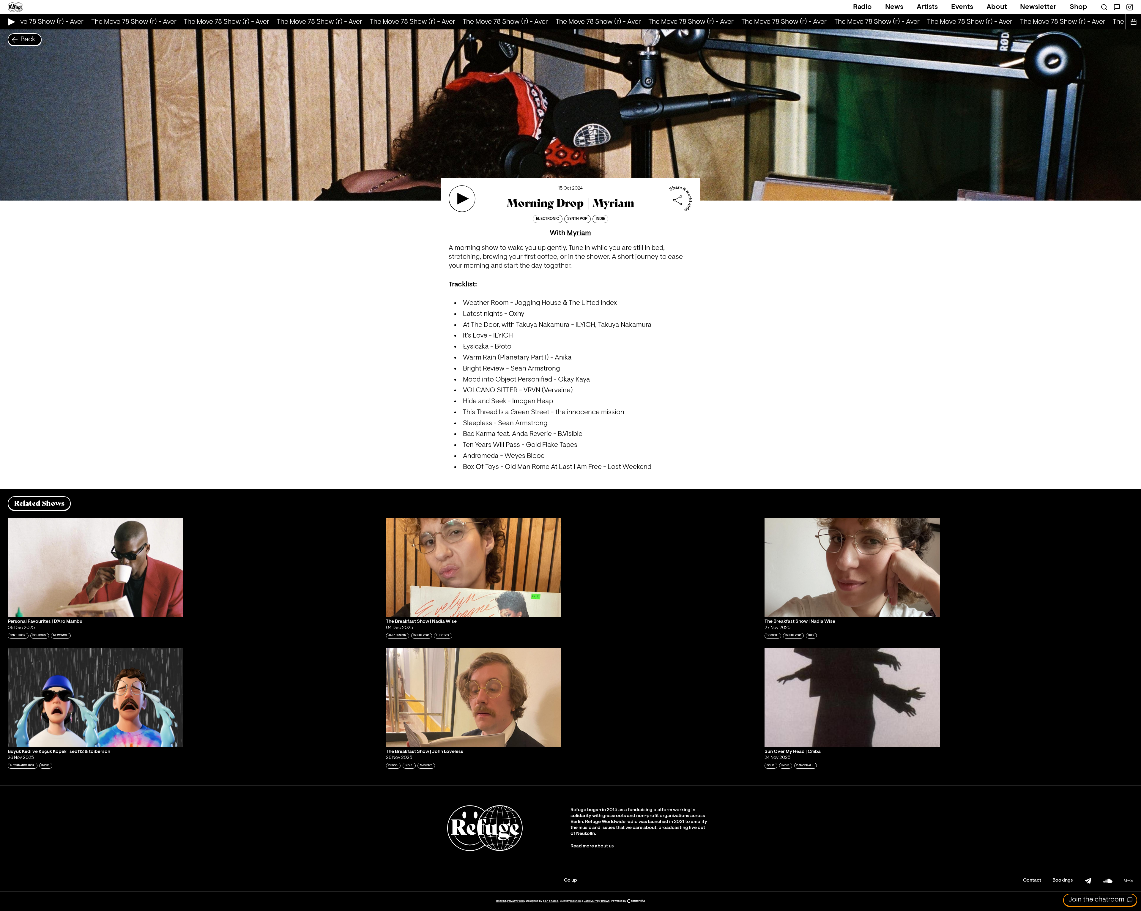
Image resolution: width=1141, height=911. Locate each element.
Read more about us (592, 846)
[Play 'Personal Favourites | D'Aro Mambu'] (95, 567)
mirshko (575, 901)
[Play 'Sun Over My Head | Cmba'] (852, 697)
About (996, 7)
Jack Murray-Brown (597, 901)
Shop (1078, 7)
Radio (862, 7)
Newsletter (1038, 7)
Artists (927, 7)
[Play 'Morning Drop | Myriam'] (462, 198)
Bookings (1062, 880)
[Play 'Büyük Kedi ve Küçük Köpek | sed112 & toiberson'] (95, 697)
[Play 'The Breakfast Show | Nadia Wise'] (473, 567)
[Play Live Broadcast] (10, 21)
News (894, 7)
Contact (1032, 880)
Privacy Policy (516, 901)
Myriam (579, 233)
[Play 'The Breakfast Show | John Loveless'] (473, 697)
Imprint (501, 901)
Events (962, 7)
